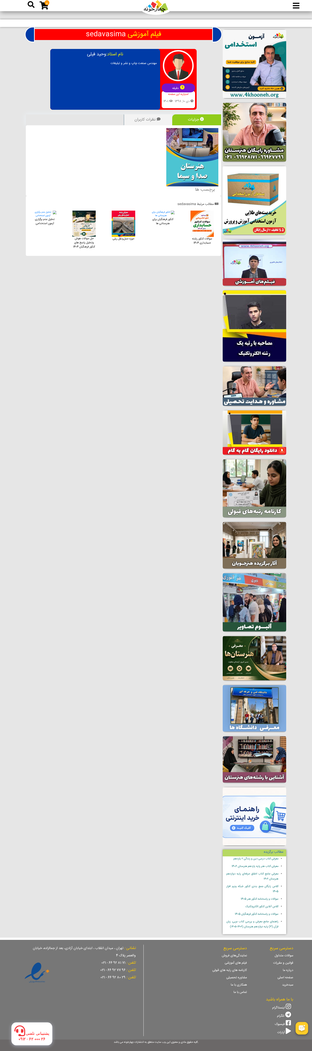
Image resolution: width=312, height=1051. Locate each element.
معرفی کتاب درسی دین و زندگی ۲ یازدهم (255, 859)
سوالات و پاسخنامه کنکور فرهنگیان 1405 (256, 914)
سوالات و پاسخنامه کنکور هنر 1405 (259, 899)
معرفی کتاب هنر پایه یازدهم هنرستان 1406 (255, 866)
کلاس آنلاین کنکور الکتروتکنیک (261, 906)
